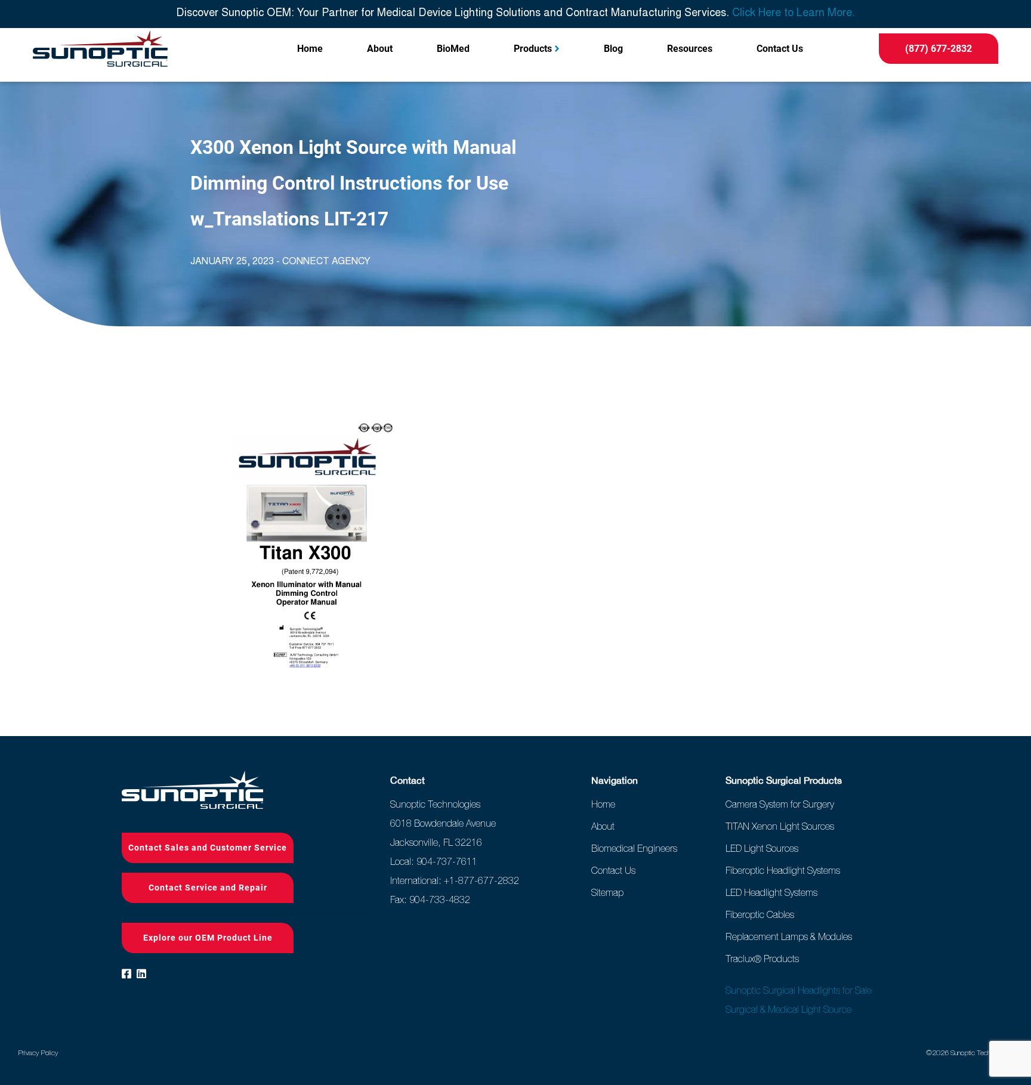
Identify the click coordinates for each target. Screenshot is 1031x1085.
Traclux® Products (762, 958)
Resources (689, 48)
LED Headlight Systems (771, 892)
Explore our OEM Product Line (208, 937)
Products (533, 48)
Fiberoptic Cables (760, 914)
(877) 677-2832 (938, 48)
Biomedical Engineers (634, 848)
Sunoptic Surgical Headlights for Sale (799, 990)
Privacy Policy (38, 1053)
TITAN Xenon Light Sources (780, 826)
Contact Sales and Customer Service (207, 847)
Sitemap (607, 892)
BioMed (453, 48)
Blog (613, 48)
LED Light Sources (762, 848)
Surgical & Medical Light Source (788, 1009)
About (380, 48)
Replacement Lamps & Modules (789, 936)
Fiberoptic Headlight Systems (783, 870)
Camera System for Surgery (780, 804)
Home (310, 48)
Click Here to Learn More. (793, 13)
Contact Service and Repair (208, 887)
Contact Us (780, 48)
